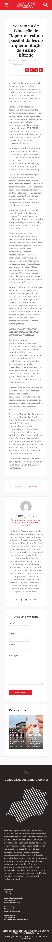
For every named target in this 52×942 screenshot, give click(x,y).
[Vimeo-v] (35, 599)
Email (12, 634)
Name (12, 623)
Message (13, 655)
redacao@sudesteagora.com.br (26, 779)
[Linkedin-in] (26, 599)
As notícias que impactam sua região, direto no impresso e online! (26, 522)
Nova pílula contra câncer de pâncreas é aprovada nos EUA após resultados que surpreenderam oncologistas (35, 736)
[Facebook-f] (16, 599)
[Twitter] (21, 599)
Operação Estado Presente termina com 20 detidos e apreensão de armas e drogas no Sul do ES (17, 735)
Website (12, 645)
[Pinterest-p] (30, 599)
